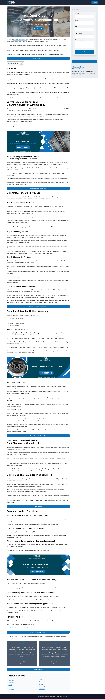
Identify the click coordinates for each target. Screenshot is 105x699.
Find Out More (38, 506)
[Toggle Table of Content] (20, 63)
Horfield (41, 682)
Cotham (24, 628)
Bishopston (30, 628)
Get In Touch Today (38, 58)
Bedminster (15, 628)
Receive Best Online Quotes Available (38, 306)
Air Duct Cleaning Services (20, 39)
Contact (95, 2)
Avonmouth (42, 688)
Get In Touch (85, 61)
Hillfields (41, 684)
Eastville (41, 679)
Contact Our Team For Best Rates (38, 188)
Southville (9, 628)
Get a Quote (37, 28)
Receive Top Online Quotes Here (38, 435)
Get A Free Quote (38, 669)
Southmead (42, 686)
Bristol (20, 628)
